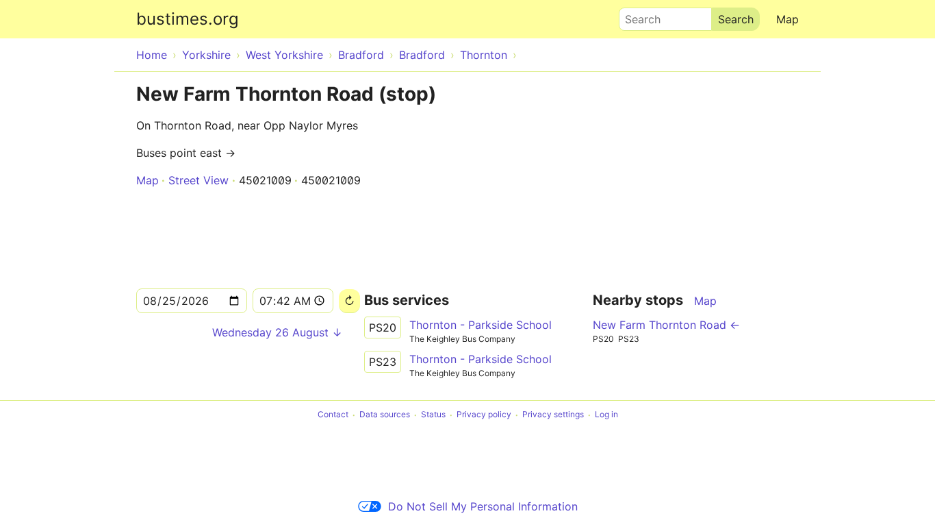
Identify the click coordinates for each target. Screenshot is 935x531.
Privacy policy (484, 415)
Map (787, 19)
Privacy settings (553, 415)
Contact (333, 415)
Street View (198, 180)
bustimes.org (187, 19)
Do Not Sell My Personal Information (483, 506)
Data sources (384, 415)
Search (636, 16)
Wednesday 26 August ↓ (277, 332)
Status (433, 415)
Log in (606, 415)
